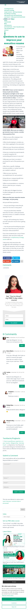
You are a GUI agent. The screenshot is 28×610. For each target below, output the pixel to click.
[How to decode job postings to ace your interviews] (14, 539)
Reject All (14, 607)
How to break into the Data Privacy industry (14, 578)
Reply (22, 345)
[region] (14, 597)
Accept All (14, 599)
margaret (11, 391)
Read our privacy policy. (8, 595)
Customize (14, 603)
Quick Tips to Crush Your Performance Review (15, 562)
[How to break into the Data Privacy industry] (14, 571)
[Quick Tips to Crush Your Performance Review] (14, 555)
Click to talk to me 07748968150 (21, 2)
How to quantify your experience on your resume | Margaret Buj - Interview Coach (13, 443)
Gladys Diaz (9, 405)
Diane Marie (9, 351)
